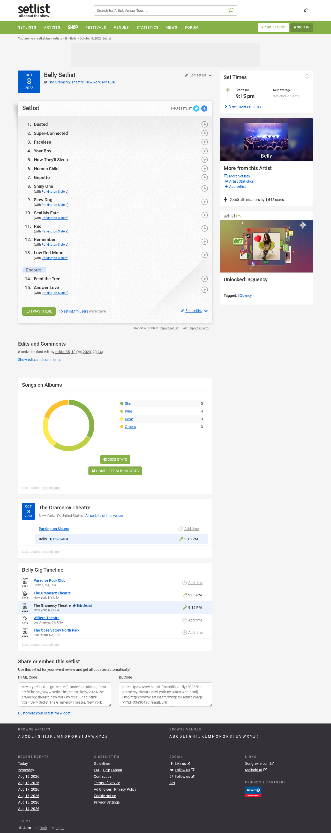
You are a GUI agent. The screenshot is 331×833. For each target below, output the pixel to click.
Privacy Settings (107, 802)
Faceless (42, 142)
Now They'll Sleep (51, 159)
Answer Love (46, 287)
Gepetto (42, 177)
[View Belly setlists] (266, 134)
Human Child (46, 168)
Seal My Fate (46, 212)
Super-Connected (51, 133)
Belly (50, 75)
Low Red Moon (48, 252)
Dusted (41, 124)
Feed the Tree (47, 278)
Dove (129, 419)
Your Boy (42, 150)
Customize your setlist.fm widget (44, 713)
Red (38, 226)
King (128, 411)
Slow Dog (43, 199)
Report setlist (169, 328)
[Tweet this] (197, 108)
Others (130, 427)
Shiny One (43, 186)
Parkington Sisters (54, 191)
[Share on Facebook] (204, 108)
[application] (266, 246)
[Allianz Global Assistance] (253, 791)
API (172, 783)
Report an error (199, 328)
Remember (45, 239)
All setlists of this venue (104, 515)
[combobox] (165, 10)
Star (128, 403)
